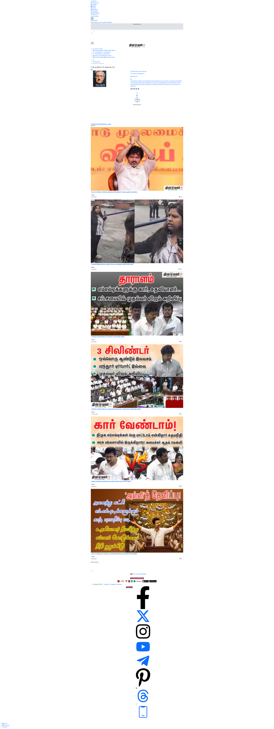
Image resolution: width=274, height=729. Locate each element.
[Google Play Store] (153, 581)
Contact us (107, 584)
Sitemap (119, 584)
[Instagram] (143, 631)
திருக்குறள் (95, 14)
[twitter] (143, 616)
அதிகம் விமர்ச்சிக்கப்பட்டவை (101, 124)
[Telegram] (143, 661)
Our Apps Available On (137, 578)
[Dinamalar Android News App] (118, 581)
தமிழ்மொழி (134, 76)
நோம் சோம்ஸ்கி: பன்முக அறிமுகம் (139, 71)
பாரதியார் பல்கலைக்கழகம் (138, 73)
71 (181, 414)
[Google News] (136, 688)
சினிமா (94, 7)
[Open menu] (92, 18)
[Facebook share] (137, 92)
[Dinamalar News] (137, 159)
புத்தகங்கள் (95, 11)
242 (181, 197)
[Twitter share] (137, 94)
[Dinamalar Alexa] (132, 581)
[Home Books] (93, 60)
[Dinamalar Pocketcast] (139, 581)
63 (181, 486)
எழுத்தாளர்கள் (96, 61)
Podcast (94, 4)
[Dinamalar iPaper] (122, 581)
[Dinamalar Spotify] (135, 581)
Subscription (95, 13)
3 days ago (94, 486)
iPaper (94, 6)
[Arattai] (136, 704)
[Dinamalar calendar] (126, 581)
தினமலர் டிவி (95, 2)
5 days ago (94, 341)
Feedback (113, 584)
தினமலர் (94, 1)
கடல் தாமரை (95, 16)
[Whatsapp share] (137, 96)
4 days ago (94, 196)
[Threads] (143, 696)
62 (181, 558)
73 (181, 341)
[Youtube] (143, 646)
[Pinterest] (143, 677)
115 (181, 269)
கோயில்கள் (95, 9)
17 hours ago (94, 414)
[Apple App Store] (146, 581)
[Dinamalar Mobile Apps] (143, 712)
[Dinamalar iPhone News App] (129, 581)
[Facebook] (143, 597)
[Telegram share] (137, 97)
